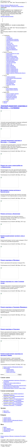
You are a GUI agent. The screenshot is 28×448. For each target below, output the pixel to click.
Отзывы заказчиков (5, 6)
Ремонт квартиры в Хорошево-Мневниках (14, 307)
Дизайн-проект (10, 369)
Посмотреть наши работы (17, 6)
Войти (5, 427)
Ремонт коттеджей (10, 372)
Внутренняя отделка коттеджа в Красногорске (14, 385)
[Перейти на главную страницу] (1, 433)
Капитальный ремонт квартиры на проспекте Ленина (12, 354)
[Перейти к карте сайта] (2, 433)
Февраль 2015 (6, 412)
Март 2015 (6, 411)
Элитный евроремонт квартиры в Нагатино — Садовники (14, 107)
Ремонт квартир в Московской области (13, 366)
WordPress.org (6, 431)
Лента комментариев (8, 429)
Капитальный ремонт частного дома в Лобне (14, 388)
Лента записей (7, 428)
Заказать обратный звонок (7, 16)
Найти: (2, 374)
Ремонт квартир (10, 370)
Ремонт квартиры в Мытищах (10, 260)
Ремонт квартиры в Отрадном (10, 329)
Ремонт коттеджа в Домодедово (10, 213)
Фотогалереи (6, 368)
